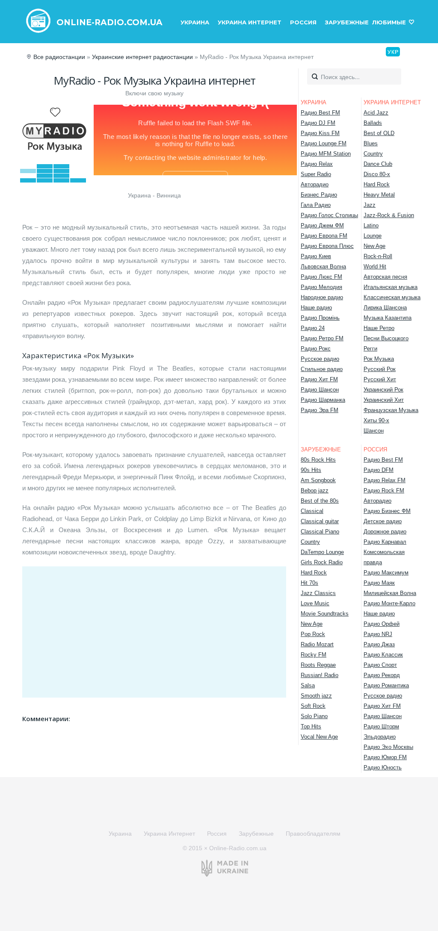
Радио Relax (317, 164)
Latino (371, 225)
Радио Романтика (386, 685)
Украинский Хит (384, 400)
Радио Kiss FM (320, 133)
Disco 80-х (377, 174)
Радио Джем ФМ (322, 225)
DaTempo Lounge (322, 552)
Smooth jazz (316, 695)
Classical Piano (320, 531)
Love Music (315, 603)
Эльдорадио (380, 737)
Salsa (308, 685)
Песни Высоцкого (386, 338)
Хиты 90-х (376, 420)
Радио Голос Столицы (329, 215)
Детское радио (383, 521)
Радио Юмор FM (385, 757)
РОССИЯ (375, 449)
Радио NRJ (378, 634)
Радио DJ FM (318, 123)
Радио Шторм (381, 726)
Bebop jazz (314, 490)
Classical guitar (320, 521)
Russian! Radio (319, 675)
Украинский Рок (383, 389)
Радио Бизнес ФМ (387, 511)
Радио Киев (316, 256)
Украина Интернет (249, 22)
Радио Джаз (379, 644)
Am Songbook (318, 480)
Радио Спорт (380, 665)
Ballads (373, 123)
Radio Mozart (317, 644)
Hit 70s (309, 583)
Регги (370, 348)
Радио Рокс (316, 348)
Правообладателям (313, 833)
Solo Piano (314, 716)
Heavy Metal (379, 195)
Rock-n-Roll (378, 256)
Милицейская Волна (390, 593)
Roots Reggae (318, 665)
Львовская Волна (323, 266)
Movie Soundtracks (325, 613)
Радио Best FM (320, 112)
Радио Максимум (386, 572)
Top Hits (311, 726)
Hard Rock (377, 184)
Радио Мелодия (321, 287)
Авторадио (314, 184)
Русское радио (320, 359)
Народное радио (322, 297)
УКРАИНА (313, 102)
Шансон (374, 430)
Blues (371, 143)
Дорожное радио (385, 531)
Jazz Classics (318, 593)
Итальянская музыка (390, 287)
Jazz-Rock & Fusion (389, 215)
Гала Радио (316, 205)
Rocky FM (313, 654)
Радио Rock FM (384, 490)
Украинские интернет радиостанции (142, 56)
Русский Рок (380, 369)
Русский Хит (380, 379)
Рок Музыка (379, 359)
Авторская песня (385, 277)
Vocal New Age (319, 737)
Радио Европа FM (324, 236)
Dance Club (378, 164)
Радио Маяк (379, 583)
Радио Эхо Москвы (388, 747)
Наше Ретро (379, 328)
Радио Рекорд (382, 675)
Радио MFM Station (326, 153)
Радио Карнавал (385, 542)
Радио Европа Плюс (327, 246)
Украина (195, 22)
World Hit (375, 266)
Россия (303, 22)
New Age (374, 246)
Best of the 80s (320, 501)
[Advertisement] (154, 630)
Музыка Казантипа (387, 318)
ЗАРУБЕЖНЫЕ (321, 449)
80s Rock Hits (318, 460)
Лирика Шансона (385, 307)
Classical (312, 511)
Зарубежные (347, 22)
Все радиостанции (59, 56)
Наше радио (316, 307)
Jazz (370, 205)
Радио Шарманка (323, 400)
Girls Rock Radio (322, 562)
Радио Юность (383, 767)
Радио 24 (313, 328)
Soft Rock (313, 706)
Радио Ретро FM (322, 338)
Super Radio (316, 174)
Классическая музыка (392, 297)
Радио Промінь (320, 318)
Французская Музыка (391, 410)
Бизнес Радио (319, 195)
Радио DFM (379, 470)
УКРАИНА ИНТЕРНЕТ (392, 102)
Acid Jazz (376, 112)
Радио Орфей (382, 624)
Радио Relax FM (384, 480)
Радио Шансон (320, 389)
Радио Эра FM (319, 410)
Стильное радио (322, 369)
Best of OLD (379, 133)
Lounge (373, 236)
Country (373, 153)
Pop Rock (313, 634)
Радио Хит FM (319, 379)
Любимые (389, 22)
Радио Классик (383, 654)
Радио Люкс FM (321, 277)
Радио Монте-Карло (389, 603)
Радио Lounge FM (323, 143)
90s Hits (311, 470)
